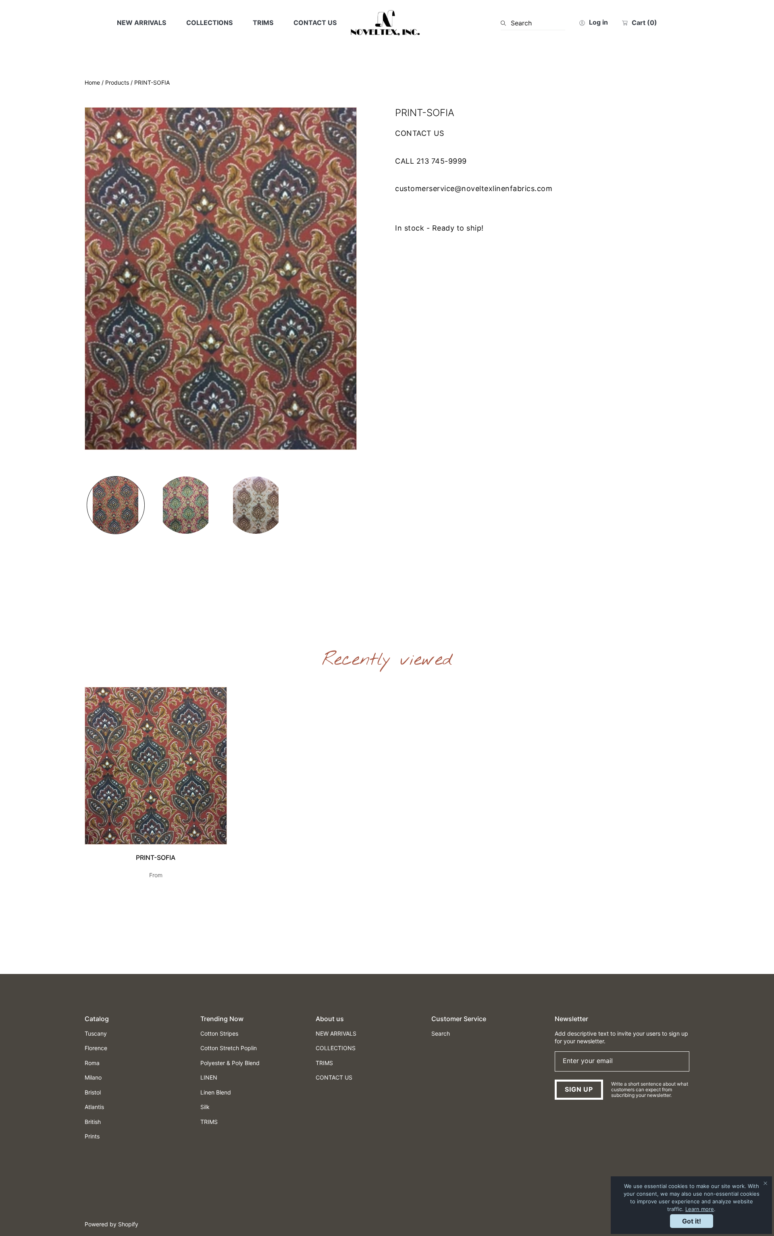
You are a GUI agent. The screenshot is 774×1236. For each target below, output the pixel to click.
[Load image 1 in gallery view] (116, 505)
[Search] (506, 23)
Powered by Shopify (111, 1224)
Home (92, 82)
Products (117, 82)
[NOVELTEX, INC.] (387, 23)
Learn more (699, 1209)
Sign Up (579, 1089)
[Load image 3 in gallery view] (256, 505)
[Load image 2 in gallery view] (186, 505)
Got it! (691, 1221)
